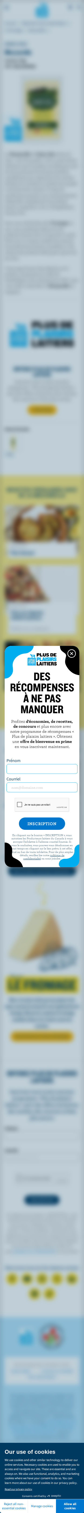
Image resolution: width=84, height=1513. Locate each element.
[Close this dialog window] (71, 653)
